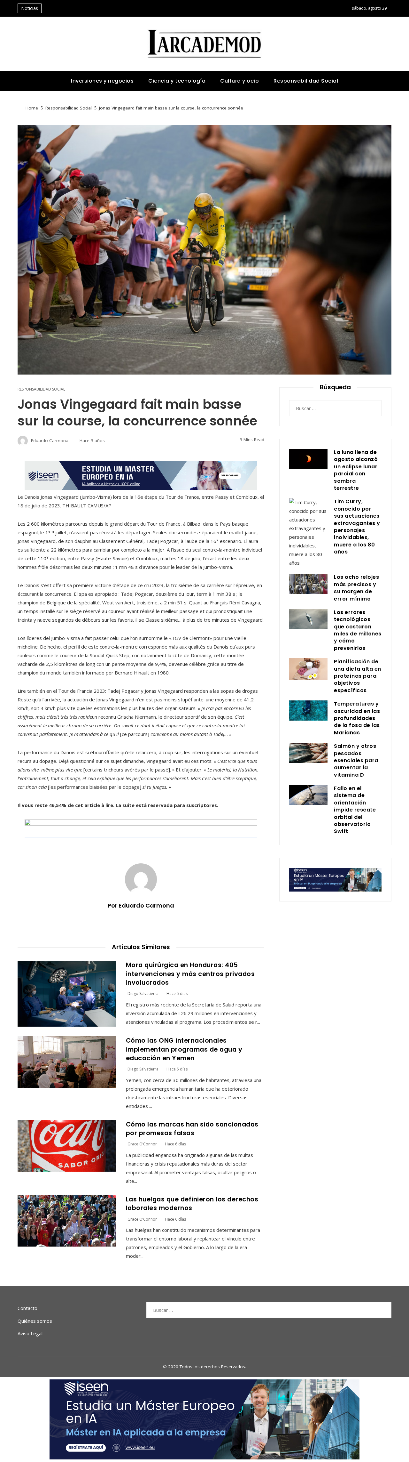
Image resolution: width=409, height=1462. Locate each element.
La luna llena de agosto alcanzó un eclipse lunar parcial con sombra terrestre (356, 470)
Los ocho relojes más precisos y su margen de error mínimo (356, 587)
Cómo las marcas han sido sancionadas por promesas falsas (192, 1128)
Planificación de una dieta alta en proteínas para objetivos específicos (357, 676)
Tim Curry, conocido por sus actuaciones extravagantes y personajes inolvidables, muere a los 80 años (357, 526)
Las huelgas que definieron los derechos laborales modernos (192, 1203)
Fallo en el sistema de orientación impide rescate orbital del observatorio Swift (355, 810)
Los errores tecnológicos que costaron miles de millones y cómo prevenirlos (358, 630)
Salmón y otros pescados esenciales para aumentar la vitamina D (356, 760)
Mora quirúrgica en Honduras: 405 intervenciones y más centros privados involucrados (190, 974)
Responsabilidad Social (41, 389)
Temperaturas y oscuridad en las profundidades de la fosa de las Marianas (357, 718)
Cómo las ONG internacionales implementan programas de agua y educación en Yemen (184, 1049)
